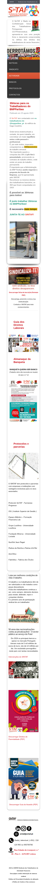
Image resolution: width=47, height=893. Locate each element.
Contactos (14, 95)
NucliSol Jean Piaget (17, 542)
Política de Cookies (19, 882)
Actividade (14, 76)
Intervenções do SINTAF (18, 657)
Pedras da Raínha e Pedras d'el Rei (23, 548)
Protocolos (15, 88)
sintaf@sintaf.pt (27, 4)
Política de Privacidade (16, 879)
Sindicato (13, 69)
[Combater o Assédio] (23, 779)
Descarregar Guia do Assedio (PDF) (23, 804)
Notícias (13, 63)
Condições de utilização (31, 879)
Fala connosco (30, 882)
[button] (32, 53)
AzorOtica (12, 554)
